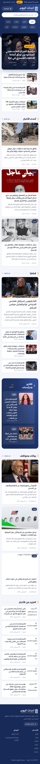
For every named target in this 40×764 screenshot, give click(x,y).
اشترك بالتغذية (29, 724)
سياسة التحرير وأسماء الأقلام (12, 739)
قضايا (8, 21)
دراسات (15, 27)
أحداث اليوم (15, 734)
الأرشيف (6, 8)
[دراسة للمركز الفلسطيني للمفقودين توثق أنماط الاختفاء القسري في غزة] (20, 51)
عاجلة (32, 27)
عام (7, 27)
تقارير (24, 21)
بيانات (16, 21)
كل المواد (7, 273)
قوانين (24, 27)
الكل (32, 21)
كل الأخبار (7, 119)
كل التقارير (11, 385)
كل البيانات (7, 456)
